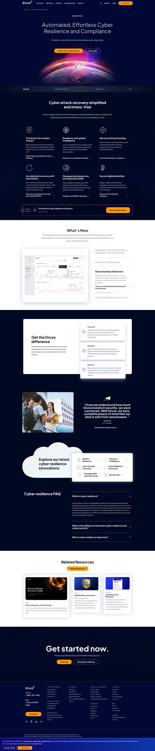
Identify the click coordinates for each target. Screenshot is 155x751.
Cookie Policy (59, 736)
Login (114, 3)
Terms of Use (78, 736)
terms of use (46, 741)
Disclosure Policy (51, 736)
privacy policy (28, 741)
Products (59, 3)
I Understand (25, 748)
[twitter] (41, 722)
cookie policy (37, 741)
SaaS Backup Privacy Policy (39, 736)
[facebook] (26, 722)
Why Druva (49, 3)
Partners (80, 3)
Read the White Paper (118, 210)
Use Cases (40, 3)
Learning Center (69, 3)
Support (107, 3)
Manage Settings (9, 748)
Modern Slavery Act (69, 736)
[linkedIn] (36, 722)
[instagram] (31, 722)
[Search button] (101, 3)
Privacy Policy (27, 736)
